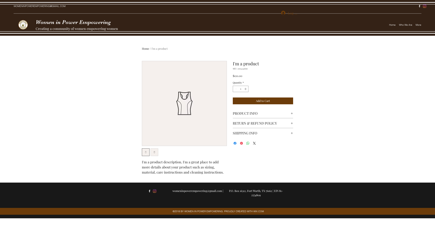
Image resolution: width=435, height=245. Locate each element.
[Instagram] (424, 6)
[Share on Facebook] (235, 143)
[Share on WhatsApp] (248, 143)
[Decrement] (235, 89)
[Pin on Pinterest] (241, 143)
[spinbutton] (241, 89)
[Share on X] (254, 143)
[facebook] (419, 6)
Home (145, 48)
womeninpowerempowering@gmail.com (197, 191)
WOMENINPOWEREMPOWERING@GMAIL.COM (40, 6)
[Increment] (246, 89)
